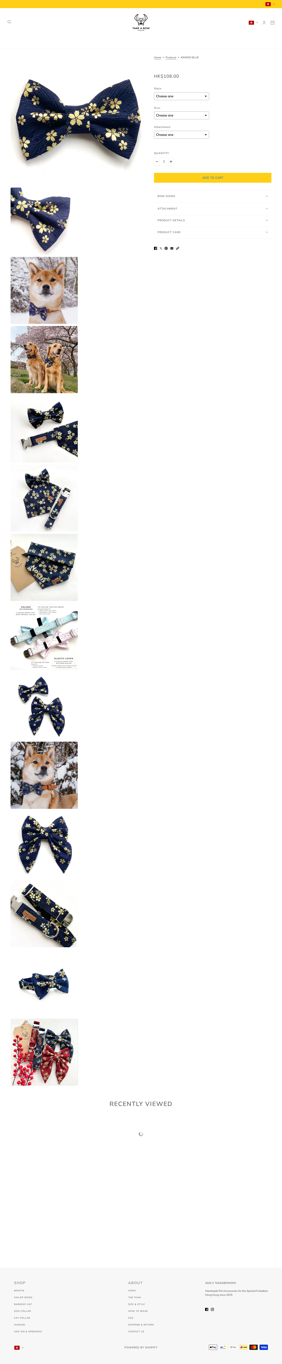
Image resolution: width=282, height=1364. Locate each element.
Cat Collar (22, 1318)
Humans (19, 1324)
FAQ (130, 1318)
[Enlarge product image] (79, 117)
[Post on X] (161, 248)
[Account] (264, 22)
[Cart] (272, 22)
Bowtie (19, 1290)
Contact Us (136, 1331)
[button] (177, 248)
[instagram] (212, 1309)
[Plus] (171, 161)
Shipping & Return (141, 1324)
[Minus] (157, 161)
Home (157, 57)
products (170, 57)
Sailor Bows (23, 1297)
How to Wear (138, 1311)
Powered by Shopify (141, 1347)
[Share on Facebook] (155, 248)
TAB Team (134, 1297)
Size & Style (136, 1304)
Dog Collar (22, 1311)
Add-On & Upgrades (28, 1331)
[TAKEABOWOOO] (141, 23)
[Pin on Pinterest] (166, 248)
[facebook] (206, 1309)
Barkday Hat (23, 1304)
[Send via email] (172, 248)
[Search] (9, 22)
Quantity (161, 153)
